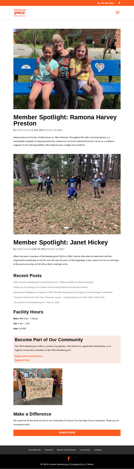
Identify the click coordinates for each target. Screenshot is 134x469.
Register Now (22, 360)
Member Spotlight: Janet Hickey (60, 242)
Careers (98, 449)
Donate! (49, 449)
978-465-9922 (107, 3)
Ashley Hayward (24, 129)
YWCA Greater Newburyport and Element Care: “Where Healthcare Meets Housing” (53, 282)
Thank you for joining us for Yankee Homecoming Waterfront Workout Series (50, 287)
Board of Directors (66, 449)
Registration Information (28, 356)
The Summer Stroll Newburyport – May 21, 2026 (36, 302)
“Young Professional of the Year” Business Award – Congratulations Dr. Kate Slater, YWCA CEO (58, 297)
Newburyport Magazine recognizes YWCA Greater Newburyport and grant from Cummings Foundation (62, 292)
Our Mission (35, 449)
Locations (85, 449)
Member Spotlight (54, 129)
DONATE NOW (67, 433)
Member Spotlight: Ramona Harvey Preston (65, 120)
